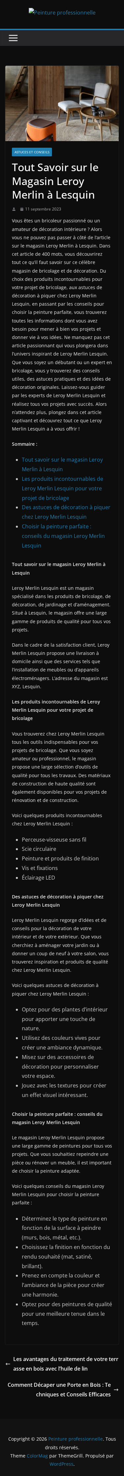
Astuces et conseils (32, 152)
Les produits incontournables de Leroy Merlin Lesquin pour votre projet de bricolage (62, 488)
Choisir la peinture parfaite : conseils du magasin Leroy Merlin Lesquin (63, 536)
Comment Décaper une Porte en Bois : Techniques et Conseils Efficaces (59, 1389)
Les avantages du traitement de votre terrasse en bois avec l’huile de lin (65, 1363)
